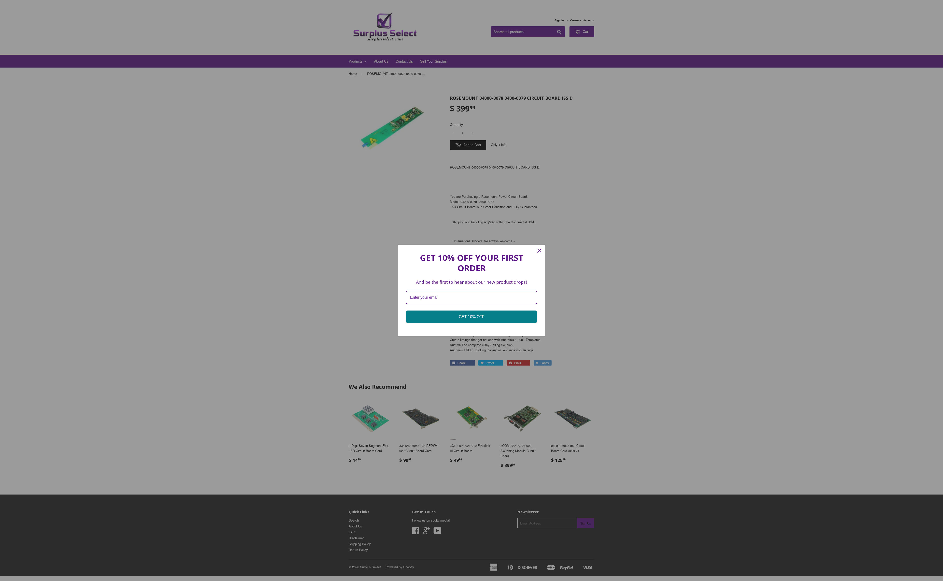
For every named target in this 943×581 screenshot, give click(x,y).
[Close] (539, 250)
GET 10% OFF (472, 317)
